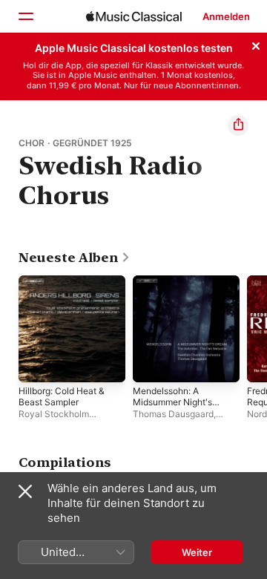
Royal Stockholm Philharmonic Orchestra (67, 419)
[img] (134, 16)
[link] (75, 257)
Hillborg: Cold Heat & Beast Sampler (62, 396)
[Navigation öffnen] (25, 16)
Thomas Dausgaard (173, 413)
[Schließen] (256, 44)
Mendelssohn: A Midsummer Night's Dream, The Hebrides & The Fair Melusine (176, 407)
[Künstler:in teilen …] (238, 125)
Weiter (197, 552)
